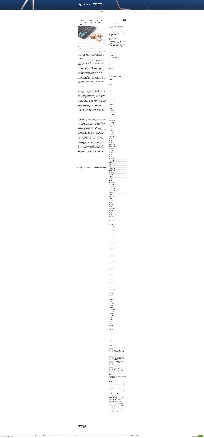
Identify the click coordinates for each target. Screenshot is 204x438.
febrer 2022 (111, 184)
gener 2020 (111, 234)
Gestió (97, 11)
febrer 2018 (111, 279)
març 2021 (110, 206)
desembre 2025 (111, 96)
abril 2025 (110, 108)
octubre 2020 (111, 216)
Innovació (80, 11)
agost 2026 (111, 86)
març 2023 (111, 158)
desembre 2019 (111, 236)
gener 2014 (111, 325)
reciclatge (111, 409)
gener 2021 (111, 210)
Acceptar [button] (200, 436)
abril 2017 (110, 299)
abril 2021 (110, 204)
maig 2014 (110, 317)
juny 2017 (110, 295)
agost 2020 (111, 220)
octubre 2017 (111, 287)
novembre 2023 (111, 142)
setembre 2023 (111, 146)
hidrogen (119, 401)
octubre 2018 (111, 263)
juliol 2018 (110, 269)
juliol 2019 (110, 246)
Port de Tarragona (116, 407)
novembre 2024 (111, 118)
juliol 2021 (110, 198)
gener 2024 (111, 138)
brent (110, 386)
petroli (122, 405)
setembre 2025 (111, 100)
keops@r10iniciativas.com (118, 362)
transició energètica (113, 412)
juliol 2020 (110, 222)
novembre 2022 (111, 166)
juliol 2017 (110, 293)
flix (115, 399)
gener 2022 (111, 186)
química (122, 407)
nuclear (115, 405)
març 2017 (110, 301)
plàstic (110, 407)
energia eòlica (115, 393)
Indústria (85, 11)
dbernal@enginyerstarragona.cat (119, 357)
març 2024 (111, 134)
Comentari (111, 68)
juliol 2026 (110, 88)
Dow (110, 391)
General (110, 333)
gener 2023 (111, 162)
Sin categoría (111, 341)
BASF (114, 384)
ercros (119, 397)
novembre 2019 (111, 238)
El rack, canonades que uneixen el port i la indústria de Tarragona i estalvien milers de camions (116, 46)
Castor (120, 386)
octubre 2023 (111, 144)
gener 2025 (111, 114)
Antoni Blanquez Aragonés (91, 18)
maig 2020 (111, 226)
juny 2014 (110, 315)
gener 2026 (111, 94)
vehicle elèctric (112, 414)
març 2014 (110, 321)
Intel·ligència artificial (119, 403)
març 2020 (111, 230)
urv (118, 412)
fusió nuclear (111, 401)
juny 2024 (110, 128)
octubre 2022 (111, 168)
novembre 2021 (111, 190)
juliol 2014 (110, 313)
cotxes (117, 389)
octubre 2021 (111, 192)
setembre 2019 (111, 242)
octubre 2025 (111, 98)
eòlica (123, 397)
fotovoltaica (120, 399)
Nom (110, 59)
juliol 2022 (110, 174)
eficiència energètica (116, 391)
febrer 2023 (111, 160)
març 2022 (111, 182)
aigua (110, 384)
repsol (121, 409)
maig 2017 (110, 297)
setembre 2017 (111, 289)
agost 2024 (111, 124)
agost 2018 (111, 267)
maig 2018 (110, 273)
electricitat (123, 391)
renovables (116, 409)
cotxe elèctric (111, 389)
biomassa (122, 384)
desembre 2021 (111, 188)
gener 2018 (111, 281)
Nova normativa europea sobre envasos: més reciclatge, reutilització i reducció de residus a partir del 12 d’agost (117, 33)
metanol (110, 405)
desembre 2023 (111, 140)
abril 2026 (110, 90)
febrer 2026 (111, 92)
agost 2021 (111, 196)
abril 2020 (110, 228)
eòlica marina (111, 399)
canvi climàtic (115, 386)
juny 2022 (110, 176)
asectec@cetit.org (117, 350)
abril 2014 (110, 319)
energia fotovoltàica (113, 395)
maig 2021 (110, 202)
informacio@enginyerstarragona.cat (86, 428)
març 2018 (110, 277)
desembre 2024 (111, 116)
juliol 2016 (110, 305)
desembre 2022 (111, 164)
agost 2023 (111, 148)
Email (110, 64)
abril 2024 (110, 132)
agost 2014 (111, 311)
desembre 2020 (111, 212)
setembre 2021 (111, 194)
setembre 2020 (111, 218)
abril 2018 (110, 275)
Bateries (117, 384)
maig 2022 (110, 178)
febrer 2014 (111, 323)
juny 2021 (110, 200)
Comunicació (91, 11)
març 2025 (111, 110)
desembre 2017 (111, 283)
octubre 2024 (111, 120)
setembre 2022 (111, 170)
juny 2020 (110, 224)
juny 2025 (110, 104)
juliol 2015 (110, 307)
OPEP (119, 405)
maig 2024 (111, 130)
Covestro (121, 389)
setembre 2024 (111, 122)
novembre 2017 (111, 285)
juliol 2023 (110, 150)
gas (116, 401)
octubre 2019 (111, 240)
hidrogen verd (111, 403)
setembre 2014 (111, 309)
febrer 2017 (111, 303)
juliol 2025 (110, 102)
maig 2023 (110, 154)
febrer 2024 (111, 136)
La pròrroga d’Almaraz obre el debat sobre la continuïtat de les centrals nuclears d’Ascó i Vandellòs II (116, 27)
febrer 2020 (111, 232)
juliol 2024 (110, 126)
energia (110, 393)
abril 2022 (110, 180)
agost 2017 (111, 291)
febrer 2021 (111, 208)
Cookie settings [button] (195, 436)
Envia (111, 79)
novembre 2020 (111, 214)
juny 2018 (110, 271)
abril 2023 (110, 156)
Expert (97, 4)
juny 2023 (110, 152)
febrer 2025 (111, 112)
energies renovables (113, 397)
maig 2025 (111, 106)
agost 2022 (111, 172)
